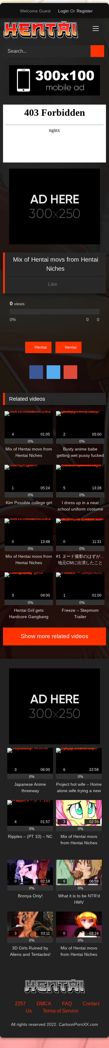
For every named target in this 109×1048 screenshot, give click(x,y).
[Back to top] (91, 1030)
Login (63, 10)
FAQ (67, 1003)
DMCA (44, 1003)
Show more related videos (54, 636)
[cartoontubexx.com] (44, 30)
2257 (20, 1003)
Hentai (41, 347)
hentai (71, 347)
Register (85, 10)
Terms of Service (60, 1010)
